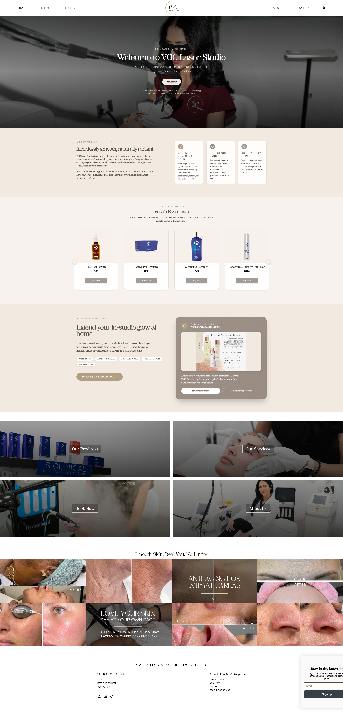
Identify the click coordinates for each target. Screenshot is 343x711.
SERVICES (44, 7)
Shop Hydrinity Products (241, 391)
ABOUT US (69, 7)
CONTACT (303, 7)
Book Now (172, 81)
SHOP (21, 7)
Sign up (262, 694)
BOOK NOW (215, 683)
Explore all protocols (200, 391)
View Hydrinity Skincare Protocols (97, 376)
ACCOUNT (278, 7)
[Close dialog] (337, 659)
